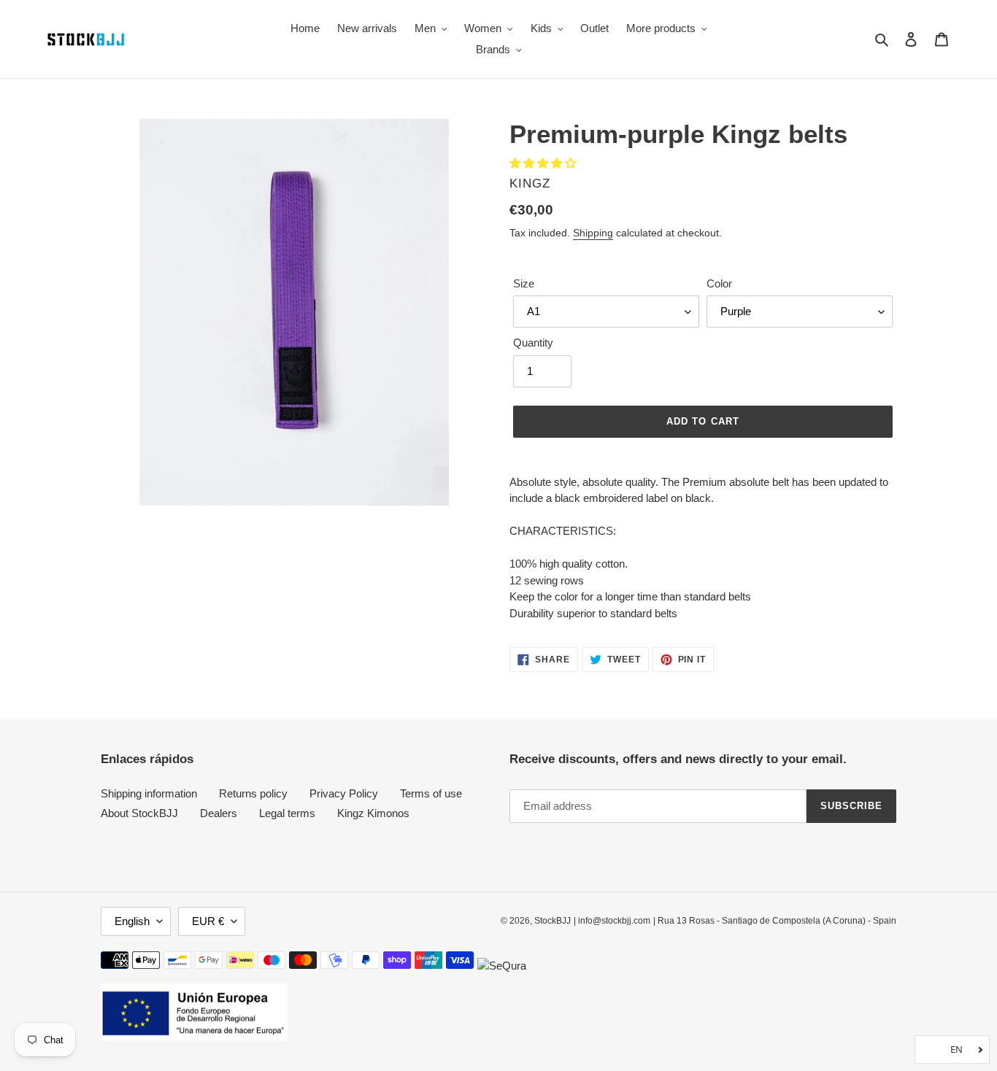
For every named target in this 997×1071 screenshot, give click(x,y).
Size (523, 283)
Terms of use (431, 793)
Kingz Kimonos (373, 813)
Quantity (533, 342)
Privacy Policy (343, 793)
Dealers (218, 813)
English (132, 921)
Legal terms (287, 813)
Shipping (593, 233)
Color (719, 283)
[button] (544, 163)
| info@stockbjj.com (612, 921)
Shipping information (149, 793)
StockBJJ (552, 921)
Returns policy (253, 793)
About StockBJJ (139, 813)
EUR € (208, 921)
